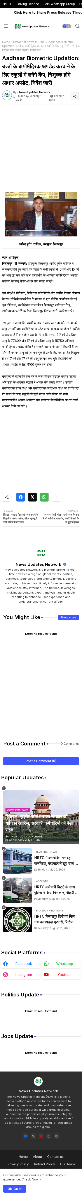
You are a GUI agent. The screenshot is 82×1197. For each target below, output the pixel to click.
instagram (23, 974)
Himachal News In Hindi (29, 42)
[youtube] (41, 1136)
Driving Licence (28, 4)
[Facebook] (20, 497)
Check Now (30, 1179)
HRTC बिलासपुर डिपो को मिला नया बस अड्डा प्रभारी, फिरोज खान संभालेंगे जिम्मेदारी (54, 919)
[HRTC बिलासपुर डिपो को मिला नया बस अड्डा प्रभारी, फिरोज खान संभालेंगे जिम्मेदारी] (17, 919)
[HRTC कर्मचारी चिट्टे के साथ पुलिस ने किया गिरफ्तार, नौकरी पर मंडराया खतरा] (17, 890)
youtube (65, 974)
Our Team (67, 1164)
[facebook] (25, 1136)
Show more (68, 617)
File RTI (7, 4)
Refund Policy (44, 1164)
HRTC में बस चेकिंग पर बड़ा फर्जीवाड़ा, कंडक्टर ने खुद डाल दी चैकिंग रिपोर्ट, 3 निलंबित (55, 861)
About (37, 1157)
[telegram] (56, 1136)
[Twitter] (32, 497)
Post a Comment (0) (41, 761)
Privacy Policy (18, 1164)
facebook (23, 963)
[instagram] (48, 1136)
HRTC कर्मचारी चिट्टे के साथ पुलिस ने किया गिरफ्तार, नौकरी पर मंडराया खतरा (56, 890)
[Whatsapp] (44, 497)
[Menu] (6, 26)
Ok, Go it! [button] (15, 1189)
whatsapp (64, 963)
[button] (66, 26)
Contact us (55, 1157)
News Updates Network (39, 564)
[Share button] (56, 497)
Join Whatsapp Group (59, 4)
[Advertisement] (41, 149)
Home (6, 42)
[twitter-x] (33, 1136)
